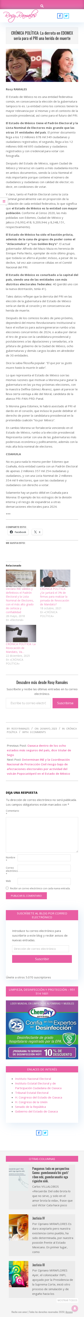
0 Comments (38, 732)
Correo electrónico (11, 871)
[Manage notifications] (75, 1308)
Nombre (10, 859)
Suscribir (42, 959)
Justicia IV (38, 1218)
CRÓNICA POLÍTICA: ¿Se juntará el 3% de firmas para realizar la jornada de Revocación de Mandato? (54, 596)
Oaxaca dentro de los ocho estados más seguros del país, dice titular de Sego (39, 750)
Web (8, 881)
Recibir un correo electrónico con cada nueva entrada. (40, 888)
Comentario (11, 812)
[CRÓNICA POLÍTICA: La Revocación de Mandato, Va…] (21, 633)
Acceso (69, 1311)
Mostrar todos (67, 1300)
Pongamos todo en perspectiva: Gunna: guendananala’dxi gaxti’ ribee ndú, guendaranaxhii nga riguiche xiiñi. (51, 1174)
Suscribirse (65, 703)
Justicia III (38, 1265)
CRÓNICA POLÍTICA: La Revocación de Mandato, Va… (21, 648)
